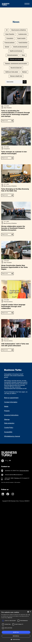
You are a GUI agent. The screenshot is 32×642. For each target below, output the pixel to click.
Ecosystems (10, 38)
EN (10, 460)
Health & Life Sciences (16, 51)
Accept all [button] (16, 632)
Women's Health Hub (16, 76)
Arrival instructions (24, 470)
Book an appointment (11, 398)
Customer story (22, 34)
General (7, 47)
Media (6, 406)
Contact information (10, 402)
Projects (7, 411)
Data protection (9, 423)
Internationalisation (12, 55)
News (23, 55)
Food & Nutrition (22, 42)
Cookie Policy (8, 428)
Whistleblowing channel (12, 436)
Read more (5, 120)
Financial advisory (10, 42)
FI (5, 460)
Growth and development (20, 47)
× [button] (30, 611)
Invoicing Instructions (11, 415)
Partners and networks (16, 59)
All (7, 30)
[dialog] (16, 626)
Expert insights (21, 38)
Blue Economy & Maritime (18, 30)
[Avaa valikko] (27, 4)
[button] (16, 639)
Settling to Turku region (11, 72)
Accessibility (8, 432)
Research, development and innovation (16, 63)
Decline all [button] (16, 636)
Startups (24, 72)
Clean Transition (9, 34)
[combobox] (28, 612)
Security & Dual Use (16, 67)
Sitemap (7, 419)
